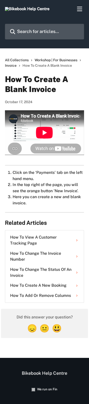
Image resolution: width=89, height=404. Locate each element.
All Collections (17, 60)
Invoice (11, 65)
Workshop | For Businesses (56, 60)
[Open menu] (79, 9)
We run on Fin (47, 389)
